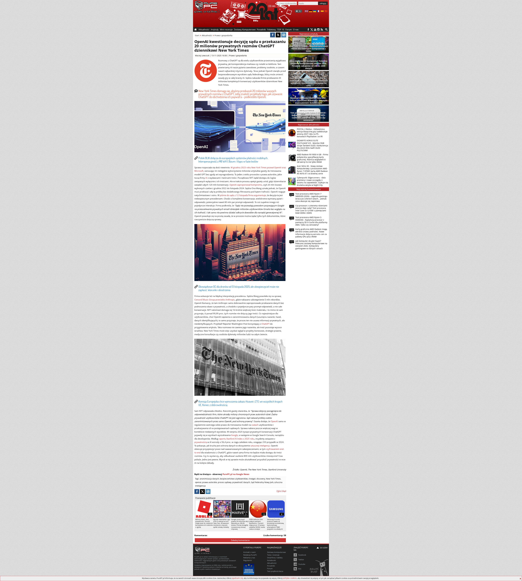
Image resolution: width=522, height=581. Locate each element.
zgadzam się (237, 578)
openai (198, 482)
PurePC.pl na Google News (236, 474)
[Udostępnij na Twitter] (278, 34)
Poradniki (261, 29)
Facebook (302, 555)
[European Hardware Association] (249, 569)
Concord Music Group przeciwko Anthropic (214, 299)
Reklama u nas (249, 557)
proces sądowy (224, 482)
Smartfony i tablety (275, 557)
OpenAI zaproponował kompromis (245, 184)
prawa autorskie (209, 482)
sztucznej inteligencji (260, 445)
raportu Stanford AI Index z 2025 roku (236, 438)
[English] (306, 11)
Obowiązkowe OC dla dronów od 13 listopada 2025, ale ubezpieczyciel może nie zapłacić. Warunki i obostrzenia (238, 288)
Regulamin (247, 560)
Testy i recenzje (273, 555)
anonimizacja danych (209, 478)
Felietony (271, 29)
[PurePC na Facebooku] (308, 29)
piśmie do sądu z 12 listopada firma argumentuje (243, 195)
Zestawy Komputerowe (245, 29)
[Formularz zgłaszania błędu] (319, 568)
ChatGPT (266, 323)
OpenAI (274, 421)
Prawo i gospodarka (223, 35)
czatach (254, 424)
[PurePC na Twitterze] (311, 29)
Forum (288, 29)
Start (197, 35)
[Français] (318, 11)
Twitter (301, 559)
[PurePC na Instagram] (318, 29)
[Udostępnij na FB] (272, 34)
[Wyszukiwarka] (326, 29)
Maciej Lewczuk (202, 55)
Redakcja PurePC (250, 555)
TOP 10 (280, 29)
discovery (261, 478)
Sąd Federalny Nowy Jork (262, 482)
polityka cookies (289, 578)
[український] (314, 11)
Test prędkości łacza (275, 571)
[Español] (322, 11)
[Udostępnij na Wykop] (283, 34)
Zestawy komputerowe (276, 552)
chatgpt (252, 478)
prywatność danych (241, 482)
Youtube (301, 564)
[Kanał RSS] (322, 29)
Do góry (324, 547)
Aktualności (207, 35)
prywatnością (200, 442)
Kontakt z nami (249, 552)
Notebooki (271, 560)
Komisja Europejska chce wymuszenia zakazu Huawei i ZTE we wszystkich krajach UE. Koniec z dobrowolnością (240, 403)
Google (234, 435)
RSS (299, 569)
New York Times (273, 478)
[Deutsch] (310, 11)
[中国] (326, 11)
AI (206, 177)
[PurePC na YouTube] (315, 29)
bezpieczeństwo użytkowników (234, 478)
